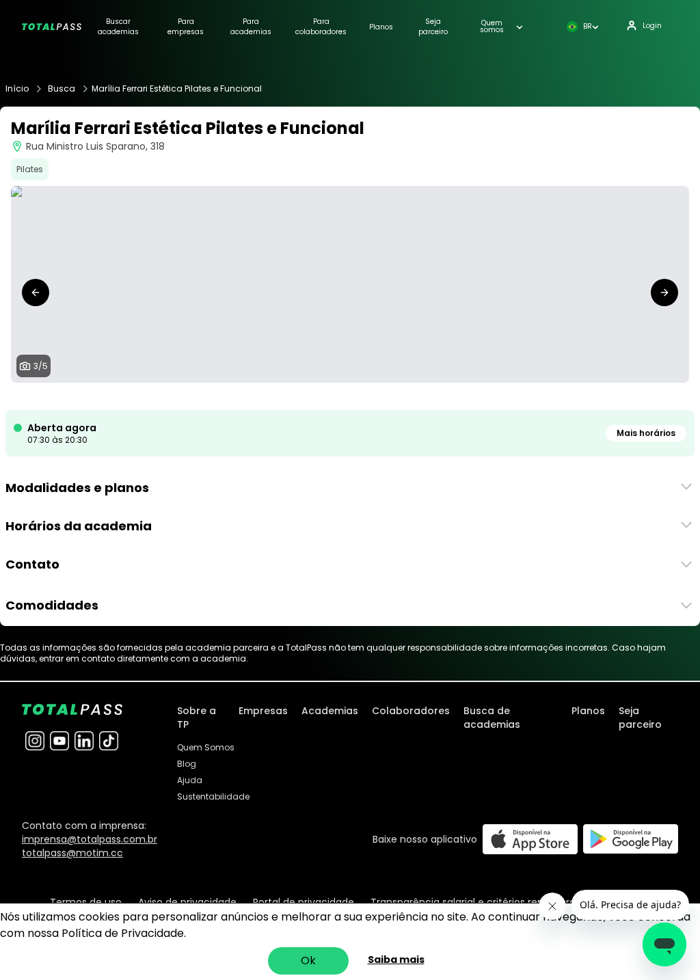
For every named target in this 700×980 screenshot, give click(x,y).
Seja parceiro (433, 26)
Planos (381, 27)
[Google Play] (630, 839)
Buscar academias (118, 26)
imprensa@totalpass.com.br (89, 839)
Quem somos (492, 26)
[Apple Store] (530, 839)
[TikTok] (108, 740)
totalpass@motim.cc (72, 853)
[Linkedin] (84, 740)
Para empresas (185, 26)
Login (652, 26)
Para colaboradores (321, 26)
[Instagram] (34, 740)
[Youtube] (59, 740)
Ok (308, 960)
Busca (61, 88)
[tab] (328, 396)
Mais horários (646, 433)
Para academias (250, 26)
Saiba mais (396, 959)
